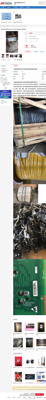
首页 (0, 26)
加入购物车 (36, 51)
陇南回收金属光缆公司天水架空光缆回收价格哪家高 (31, 394)
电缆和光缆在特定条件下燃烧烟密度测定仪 (20, 22)
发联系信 (28, 51)
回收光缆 (7, 26)
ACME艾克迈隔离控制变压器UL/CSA (31, 367)
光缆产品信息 (26, 393)
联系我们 (14, 397)
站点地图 (24, 397)
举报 (9, 59)
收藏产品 (4, 59)
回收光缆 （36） (4, 68)
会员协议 (34, 397)
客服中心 (19, 397)
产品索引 (2, 100)
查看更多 (5, 88)
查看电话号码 (5, 79)
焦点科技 (31, 398)
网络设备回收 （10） (5, 70)
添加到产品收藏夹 (4, 102)
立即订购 (42, 51)
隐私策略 (29, 397)
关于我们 (8, 397)
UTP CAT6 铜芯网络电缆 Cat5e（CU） (31, 382)
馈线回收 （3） (4, 71)
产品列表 (3, 26)
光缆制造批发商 (32, 393)
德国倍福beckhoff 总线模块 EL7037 (19, 382)
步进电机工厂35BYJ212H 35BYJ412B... (19, 367)
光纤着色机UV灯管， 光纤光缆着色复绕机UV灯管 (9, 22)
